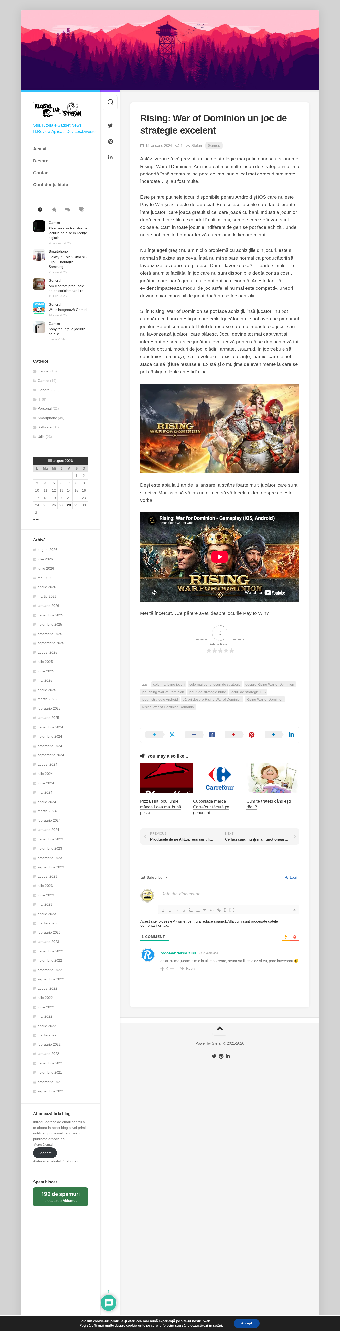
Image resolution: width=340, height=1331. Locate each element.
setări (217, 1325)
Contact (41, 172)
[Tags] (81, 209)
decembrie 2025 (50, 615)
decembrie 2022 (50, 951)
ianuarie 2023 (48, 942)
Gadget (43, 371)
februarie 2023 (49, 932)
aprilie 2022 (47, 1026)
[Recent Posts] (40, 209)
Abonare (45, 1153)
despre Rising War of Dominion (269, 684)
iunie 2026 (46, 568)
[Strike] (183, 910)
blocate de (64, 1198)
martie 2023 (47, 923)
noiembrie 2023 (50, 848)
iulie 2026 (45, 559)
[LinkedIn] (110, 158)
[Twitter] (110, 126)
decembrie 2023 (50, 839)
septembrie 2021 (51, 1091)
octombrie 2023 (50, 858)
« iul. (37, 519)
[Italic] (170, 910)
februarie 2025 (49, 708)
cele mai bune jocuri (169, 684)
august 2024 (47, 764)
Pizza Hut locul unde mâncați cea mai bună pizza (160, 807)
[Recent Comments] (67, 209)
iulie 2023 (45, 886)
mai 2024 (45, 792)
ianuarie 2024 (48, 830)
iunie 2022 (46, 1007)
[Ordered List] (190, 910)
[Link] (218, 910)
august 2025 (47, 652)
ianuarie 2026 (48, 606)
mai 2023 (45, 904)
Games (54, 223)
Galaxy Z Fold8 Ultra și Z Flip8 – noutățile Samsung (68, 262)
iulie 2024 (45, 774)
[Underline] (176, 910)
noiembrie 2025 (50, 624)
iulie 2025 (45, 662)
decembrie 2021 (50, 1063)
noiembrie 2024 (50, 736)
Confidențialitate (50, 184)
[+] (232, 910)
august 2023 (47, 876)
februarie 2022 (49, 1044)
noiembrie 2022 (50, 960)
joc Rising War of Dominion (163, 692)
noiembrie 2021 (50, 1072)
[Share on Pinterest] (240, 735)
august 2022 (47, 988)
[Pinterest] (110, 142)
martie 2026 (47, 596)
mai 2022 (45, 1016)
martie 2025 (47, 699)
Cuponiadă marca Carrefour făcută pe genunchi (211, 807)
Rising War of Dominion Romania (168, 707)
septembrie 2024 (51, 755)
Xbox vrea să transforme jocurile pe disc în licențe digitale (68, 233)
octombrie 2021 (50, 1082)
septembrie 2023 (51, 867)
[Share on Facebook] (200, 735)
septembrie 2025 (51, 643)
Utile (41, 437)
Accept (246, 1323)
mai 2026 (45, 578)
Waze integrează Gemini (68, 310)
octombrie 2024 (50, 746)
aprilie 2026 (47, 587)
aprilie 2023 (47, 914)
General (55, 280)
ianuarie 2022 (48, 1054)
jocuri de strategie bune (207, 692)
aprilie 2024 (47, 802)
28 (69, 505)
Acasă (39, 148)
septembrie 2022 (51, 979)
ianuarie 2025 (48, 718)
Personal (45, 408)
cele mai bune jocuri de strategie (215, 684)
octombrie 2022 (50, 970)
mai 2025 (45, 680)
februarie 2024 (49, 820)
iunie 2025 (46, 671)
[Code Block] (211, 910)
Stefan (196, 145)
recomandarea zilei (178, 953)
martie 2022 (47, 1035)
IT (39, 399)
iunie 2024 (46, 783)
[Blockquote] (204, 910)
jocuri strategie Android (160, 699)
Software (45, 427)
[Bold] (163, 910)
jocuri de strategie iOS (248, 692)
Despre (40, 160)
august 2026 (47, 550)
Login (294, 877)
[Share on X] (160, 735)
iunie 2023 (46, 895)
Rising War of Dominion (264, 699)
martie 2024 (47, 811)
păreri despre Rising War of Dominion (212, 699)
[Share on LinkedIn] (279, 735)
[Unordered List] (197, 910)
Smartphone (58, 251)
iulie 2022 (45, 998)
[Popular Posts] (53, 209)
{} (225, 910)
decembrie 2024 (50, 727)
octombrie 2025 (50, 634)
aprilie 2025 (47, 690)
